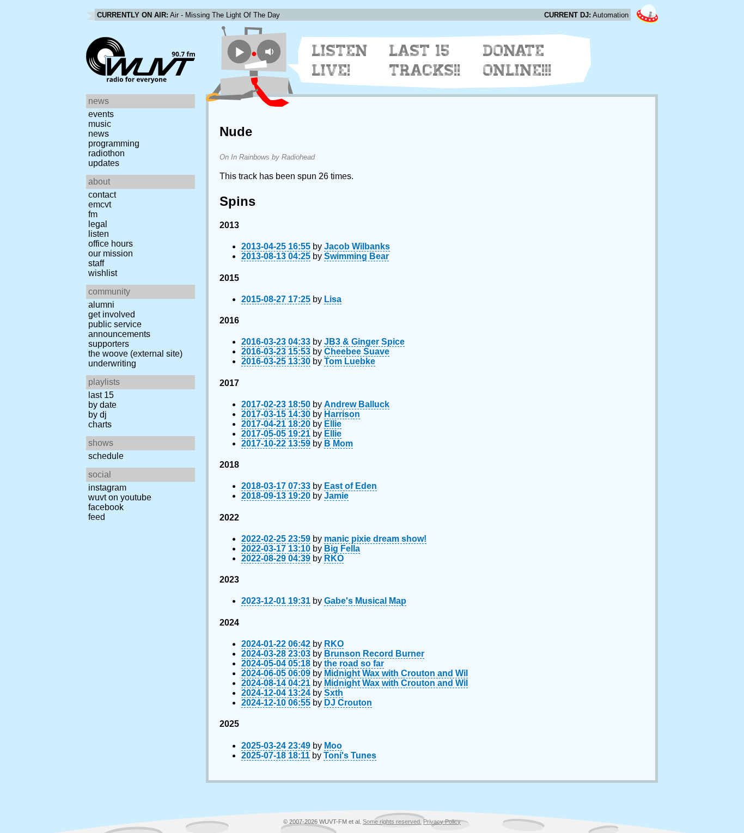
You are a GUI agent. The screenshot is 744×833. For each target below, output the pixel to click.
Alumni (101, 304)
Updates (103, 163)
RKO (334, 558)
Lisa (332, 299)
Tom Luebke (349, 361)
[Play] (239, 51)
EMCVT (99, 204)
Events (101, 114)
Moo (333, 745)
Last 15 (101, 395)
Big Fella (342, 548)
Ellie (332, 423)
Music (99, 123)
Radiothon (106, 153)
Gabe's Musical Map (365, 600)
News (98, 133)
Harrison (342, 414)
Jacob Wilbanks (357, 246)
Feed (96, 517)
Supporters (108, 343)
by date (102, 404)
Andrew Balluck (356, 404)
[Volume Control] (270, 51)
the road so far (354, 663)
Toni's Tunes (350, 755)
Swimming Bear (356, 256)
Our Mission (110, 253)
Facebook (106, 507)
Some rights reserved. (392, 821)
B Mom (338, 443)
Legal (97, 224)
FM (92, 214)
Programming (113, 143)
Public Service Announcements (119, 329)
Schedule (106, 456)
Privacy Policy (442, 821)
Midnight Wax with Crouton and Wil (396, 673)
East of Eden (350, 486)
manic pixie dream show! (375, 538)
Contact (102, 194)
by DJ (97, 414)
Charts (100, 424)
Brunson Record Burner (374, 653)
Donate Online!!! (517, 60)
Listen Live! (340, 60)
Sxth (333, 692)
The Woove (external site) (135, 353)
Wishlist (102, 273)
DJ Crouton (348, 702)
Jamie (336, 495)
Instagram (107, 487)
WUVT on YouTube (119, 497)
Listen (98, 233)
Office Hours (110, 243)
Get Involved (111, 314)
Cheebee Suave (356, 351)
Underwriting (112, 363)
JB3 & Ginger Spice (364, 341)
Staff (96, 263)
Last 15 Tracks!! (425, 60)
